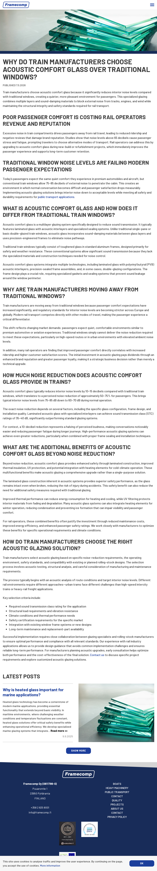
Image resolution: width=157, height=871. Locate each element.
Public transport (117, 792)
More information (50, 865)
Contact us (97, 655)
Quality (117, 800)
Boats (117, 783)
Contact (117, 796)
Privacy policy (117, 816)
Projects (117, 804)
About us (117, 808)
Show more (78, 750)
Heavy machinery (117, 788)
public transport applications (56, 197)
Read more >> (59, 730)
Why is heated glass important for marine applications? (33, 692)
